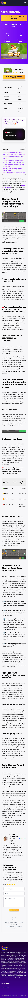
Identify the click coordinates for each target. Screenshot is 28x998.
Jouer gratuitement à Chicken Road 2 (14, 25)
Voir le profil (22, 838)
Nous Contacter (5, 987)
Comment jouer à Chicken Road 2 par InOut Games (13, 165)
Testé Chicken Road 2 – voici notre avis (14, 173)
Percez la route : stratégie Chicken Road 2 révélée (12, 169)
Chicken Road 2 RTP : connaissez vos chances (13, 157)
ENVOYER (14, 910)
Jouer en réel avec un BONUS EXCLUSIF (14, 18)
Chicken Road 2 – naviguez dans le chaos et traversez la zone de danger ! (14, 153)
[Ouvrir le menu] (25, 3)
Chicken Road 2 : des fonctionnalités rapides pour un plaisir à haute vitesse (13, 161)
